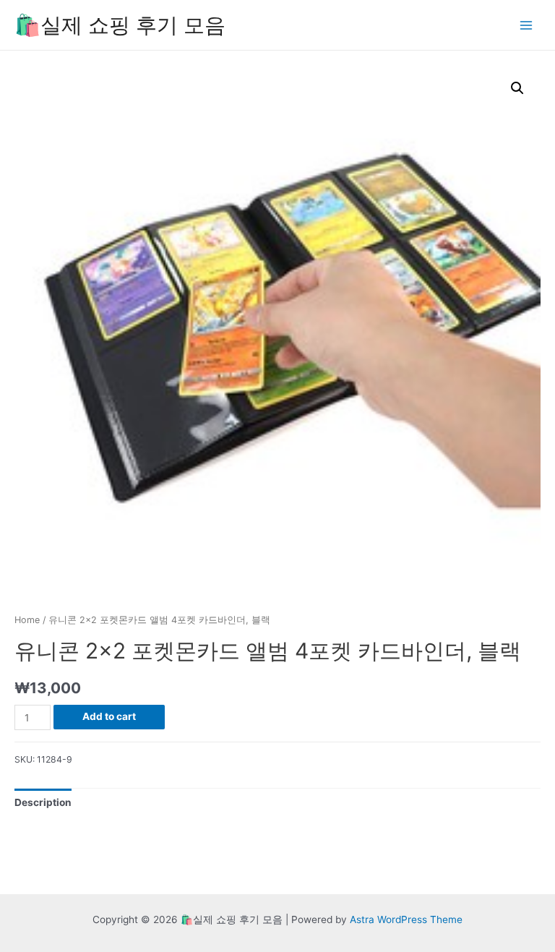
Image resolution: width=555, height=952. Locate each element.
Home (27, 619)
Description (43, 802)
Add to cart (109, 716)
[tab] (43, 803)
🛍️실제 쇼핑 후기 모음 (119, 25)
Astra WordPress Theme (406, 919)
